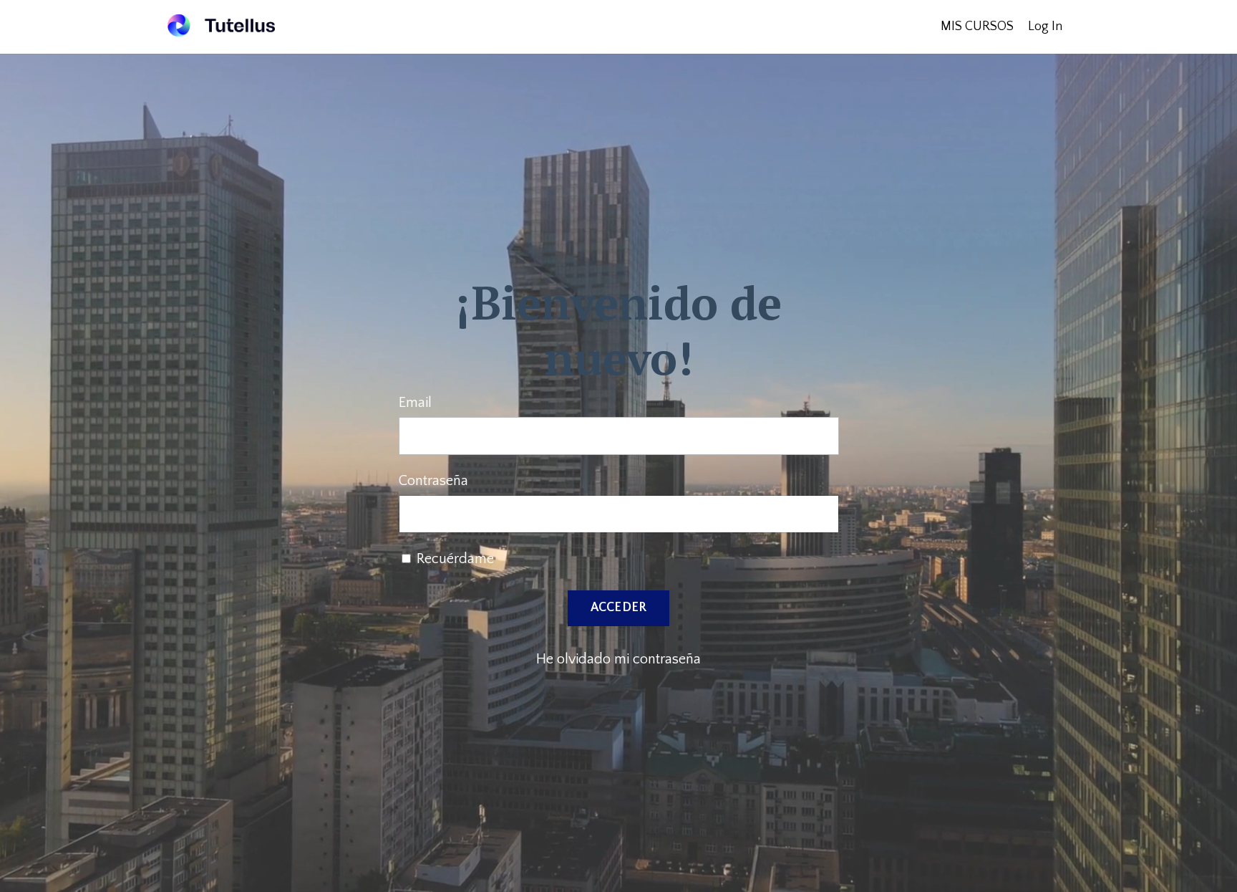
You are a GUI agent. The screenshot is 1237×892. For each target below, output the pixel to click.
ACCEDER (619, 607)
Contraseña (433, 481)
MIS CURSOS (977, 26)
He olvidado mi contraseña (618, 659)
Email (415, 403)
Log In (1045, 26)
